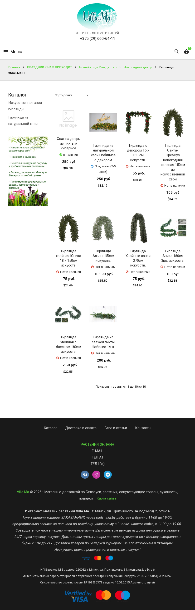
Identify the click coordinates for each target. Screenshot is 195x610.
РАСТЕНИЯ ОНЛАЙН (97, 444)
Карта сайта (106, 498)
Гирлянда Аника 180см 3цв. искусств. (172, 256)
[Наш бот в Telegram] (108, 475)
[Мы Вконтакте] (85, 475)
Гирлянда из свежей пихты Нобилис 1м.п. (103, 342)
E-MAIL (97, 451)
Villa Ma (23, 492)
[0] (186, 51)
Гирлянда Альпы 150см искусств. (103, 256)
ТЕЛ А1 (97, 457)
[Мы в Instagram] (96, 475)
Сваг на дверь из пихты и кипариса (68, 144)
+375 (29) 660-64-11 (97, 38)
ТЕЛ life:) (98, 464)
